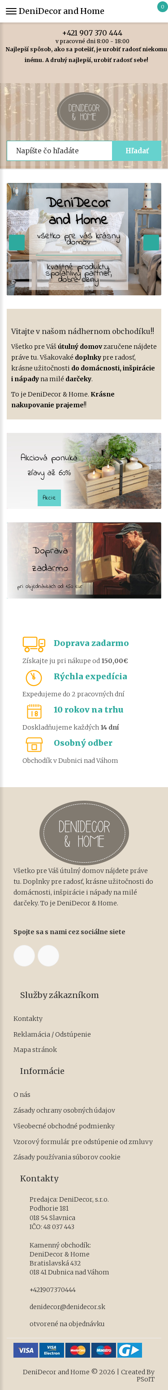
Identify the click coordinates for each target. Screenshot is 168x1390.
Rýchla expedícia (90, 676)
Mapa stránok (35, 1050)
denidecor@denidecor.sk (67, 1307)
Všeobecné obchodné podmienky (64, 1126)
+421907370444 (53, 1290)
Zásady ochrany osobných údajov (64, 1110)
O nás (21, 1095)
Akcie (49, 498)
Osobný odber (83, 743)
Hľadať (137, 151)
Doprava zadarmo (91, 643)
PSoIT (146, 1379)
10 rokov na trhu (89, 709)
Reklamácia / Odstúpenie (52, 1034)
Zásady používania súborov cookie (67, 1157)
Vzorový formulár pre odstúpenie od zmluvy (83, 1142)
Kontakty (28, 1019)
